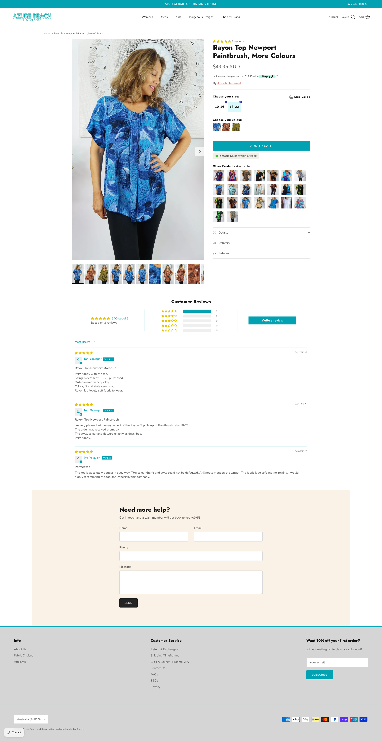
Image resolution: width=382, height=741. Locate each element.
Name (123, 528)
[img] (84, 353)
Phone (123, 547)
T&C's (154, 681)
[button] (222, 41)
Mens (164, 17)
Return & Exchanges (164, 649)
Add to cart (261, 146)
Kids (178, 17)
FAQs (154, 674)
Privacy (155, 687)
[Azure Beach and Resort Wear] (33, 17)
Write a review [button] (272, 320)
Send (129, 603)
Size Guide (221, 96)
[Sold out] (236, 127)
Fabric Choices (23, 655)
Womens (147, 17)
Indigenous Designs (201, 17)
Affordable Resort (229, 83)
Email (198, 528)
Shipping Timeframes (165, 655)
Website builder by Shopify (70, 729)
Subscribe (320, 675)
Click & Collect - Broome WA (170, 662)
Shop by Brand (230, 17)
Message (125, 567)
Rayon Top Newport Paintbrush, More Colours (78, 33)
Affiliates (20, 662)
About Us (20, 649)
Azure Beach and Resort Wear (39, 729)
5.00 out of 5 (120, 318)
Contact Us (158, 668)
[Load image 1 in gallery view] (138, 149)
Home (47, 33)
